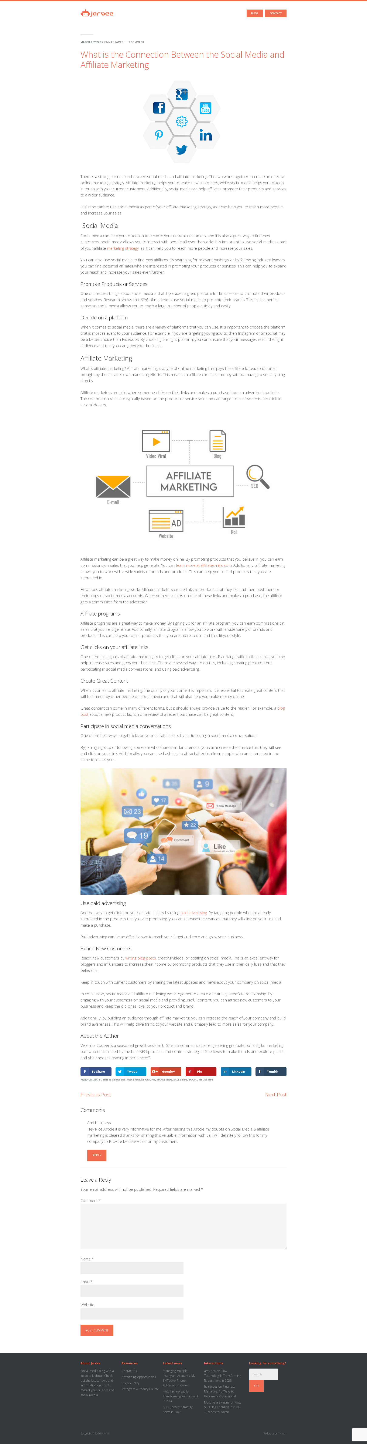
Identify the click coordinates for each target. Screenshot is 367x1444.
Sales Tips (180, 1079)
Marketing (164, 1079)
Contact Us (129, 1371)
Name (87, 1259)
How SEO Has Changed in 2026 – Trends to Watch (222, 1407)
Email (86, 1281)
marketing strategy (123, 248)
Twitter (282, 1433)
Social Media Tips (201, 1079)
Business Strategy (112, 1079)
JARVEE (105, 1433)
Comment (90, 1200)
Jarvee (96, 9)
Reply (96, 1155)
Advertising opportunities (139, 1377)
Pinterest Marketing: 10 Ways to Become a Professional (220, 1391)
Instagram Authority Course (140, 1389)
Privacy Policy (130, 1383)
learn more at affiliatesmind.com (204, 565)
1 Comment (136, 42)
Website (87, 1304)
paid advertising (193, 912)
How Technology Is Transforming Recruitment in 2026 (180, 1396)
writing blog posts (140, 958)
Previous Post (95, 1094)
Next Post (276, 1094)
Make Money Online (141, 1079)
